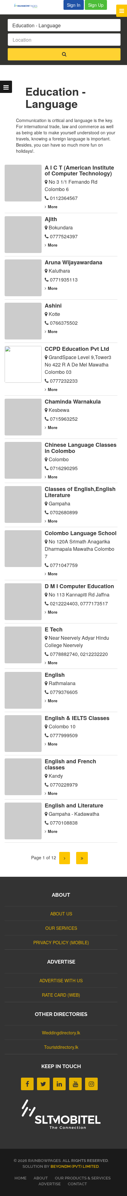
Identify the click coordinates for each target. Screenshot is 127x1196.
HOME (20, 1178)
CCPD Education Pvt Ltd (77, 349)
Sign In (73, 5)
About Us (61, 913)
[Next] (64, 858)
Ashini (53, 305)
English (55, 675)
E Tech (54, 629)
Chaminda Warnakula (73, 401)
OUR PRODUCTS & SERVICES (83, 1178)
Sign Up (96, 5)
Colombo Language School (81, 533)
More (52, 206)
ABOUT (41, 1178)
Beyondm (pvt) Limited (75, 1166)
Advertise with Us (61, 980)
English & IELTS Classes (77, 718)
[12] (82, 858)
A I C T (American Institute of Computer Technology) (79, 170)
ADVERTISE (50, 1184)
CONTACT (77, 1184)
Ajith (51, 219)
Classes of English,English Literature (80, 492)
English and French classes (70, 764)
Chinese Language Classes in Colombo (81, 448)
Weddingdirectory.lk (61, 1032)
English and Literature (74, 805)
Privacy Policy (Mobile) (61, 942)
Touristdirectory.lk (61, 1047)
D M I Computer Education (79, 586)
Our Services (61, 928)
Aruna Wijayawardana (73, 262)
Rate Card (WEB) (61, 995)
